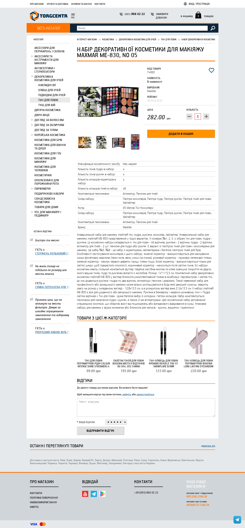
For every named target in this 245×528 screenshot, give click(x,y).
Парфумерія (42, 188)
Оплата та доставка (57, 3)
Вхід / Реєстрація (199, 4)
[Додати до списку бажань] (211, 70)
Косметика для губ (47, 153)
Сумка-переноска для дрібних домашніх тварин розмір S (52, 287)
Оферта (34, 507)
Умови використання (43, 502)
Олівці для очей (49, 90)
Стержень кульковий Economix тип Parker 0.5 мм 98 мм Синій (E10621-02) (52, 253)
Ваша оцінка (87, 422)
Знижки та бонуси (81, 3)
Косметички (42, 175)
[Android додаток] (102, 494)
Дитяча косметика (47, 110)
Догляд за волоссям (49, 120)
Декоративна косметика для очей (48, 78)
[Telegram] (94, 494)
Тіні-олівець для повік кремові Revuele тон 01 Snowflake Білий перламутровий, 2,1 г (163, 363)
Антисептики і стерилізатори (44, 69)
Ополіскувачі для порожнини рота (46, 181)
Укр (73, 14)
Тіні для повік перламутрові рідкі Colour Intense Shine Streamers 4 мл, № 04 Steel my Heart (93, 363)
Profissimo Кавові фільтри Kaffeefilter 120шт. (52, 332)
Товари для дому (46, 207)
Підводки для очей (51, 95)
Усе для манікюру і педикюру (47, 213)
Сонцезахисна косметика (44, 200)
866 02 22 (135, 14)
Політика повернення (44, 497)
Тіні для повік (48, 100)
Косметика (108, 39)
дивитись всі (208, 445)
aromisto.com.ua (197, 505)
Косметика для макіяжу (45, 160)
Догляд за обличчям (49, 125)
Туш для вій (46, 105)
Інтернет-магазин (87, 39)
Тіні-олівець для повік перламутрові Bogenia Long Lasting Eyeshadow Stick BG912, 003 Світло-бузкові (199, 363)
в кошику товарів (197, 16)
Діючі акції (41, 115)
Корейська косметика (49, 135)
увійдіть (126, 394)
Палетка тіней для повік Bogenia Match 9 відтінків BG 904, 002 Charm (129, 363)
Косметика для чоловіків (45, 168)
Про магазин (37, 3)
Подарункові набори (49, 193)
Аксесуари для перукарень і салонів (49, 49)
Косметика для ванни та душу (50, 146)
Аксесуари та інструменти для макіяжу (46, 59)
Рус (73, 17)
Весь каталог (49, 27)
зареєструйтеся (145, 394)
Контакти (100, 3)
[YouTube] (85, 494)
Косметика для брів (48, 140)
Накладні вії (47, 85)
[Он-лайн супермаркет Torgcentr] (49, 16)
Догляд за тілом (46, 130)
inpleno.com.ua (196, 496)
